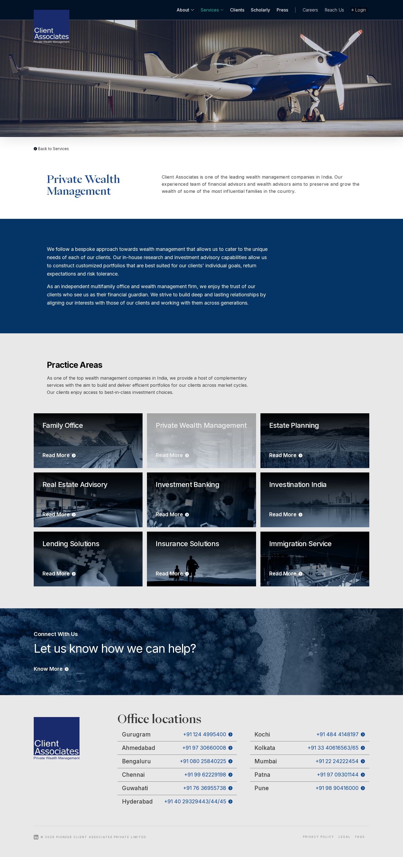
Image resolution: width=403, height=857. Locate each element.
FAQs (360, 836)
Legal (345, 836)
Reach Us (334, 10)
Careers (310, 10)
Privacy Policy (318, 836)
